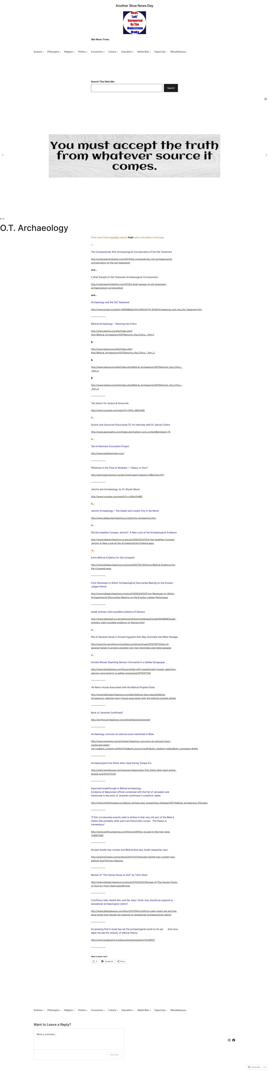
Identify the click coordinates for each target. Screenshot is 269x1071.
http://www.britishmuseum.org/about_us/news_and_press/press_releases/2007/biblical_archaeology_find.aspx (149, 802)
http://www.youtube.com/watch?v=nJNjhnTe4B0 (116, 496)
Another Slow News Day (134, 6)
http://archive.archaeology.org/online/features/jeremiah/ (120, 719)
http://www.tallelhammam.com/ (107, 453)
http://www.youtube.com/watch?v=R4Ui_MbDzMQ (118, 410)
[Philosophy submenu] (60, 52)
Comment (114, 1054)
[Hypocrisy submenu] (166, 52)
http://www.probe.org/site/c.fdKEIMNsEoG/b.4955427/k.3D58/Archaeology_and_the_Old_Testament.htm (146, 309)
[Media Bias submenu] (150, 52)
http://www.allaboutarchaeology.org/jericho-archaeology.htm (123, 518)
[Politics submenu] (87, 52)
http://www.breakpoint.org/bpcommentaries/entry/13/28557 (123, 940)
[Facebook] (233, 1040)
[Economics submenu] (104, 52)
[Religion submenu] (74, 52)
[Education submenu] (133, 52)
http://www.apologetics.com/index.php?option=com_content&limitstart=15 (131, 431)
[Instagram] (229, 1040)
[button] (2, 155)
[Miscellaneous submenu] (186, 52)
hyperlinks (114, 237)
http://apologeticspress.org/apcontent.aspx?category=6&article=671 (127, 474)
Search (171, 88)
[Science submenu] (43, 52)
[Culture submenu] (117, 52)
